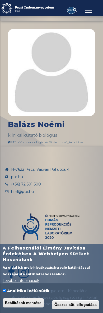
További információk (21, 280)
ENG (71, 10)
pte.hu (17, 176)
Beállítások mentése (23, 303)
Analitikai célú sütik (28, 290)
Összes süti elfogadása (75, 304)
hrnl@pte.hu (22, 191)
